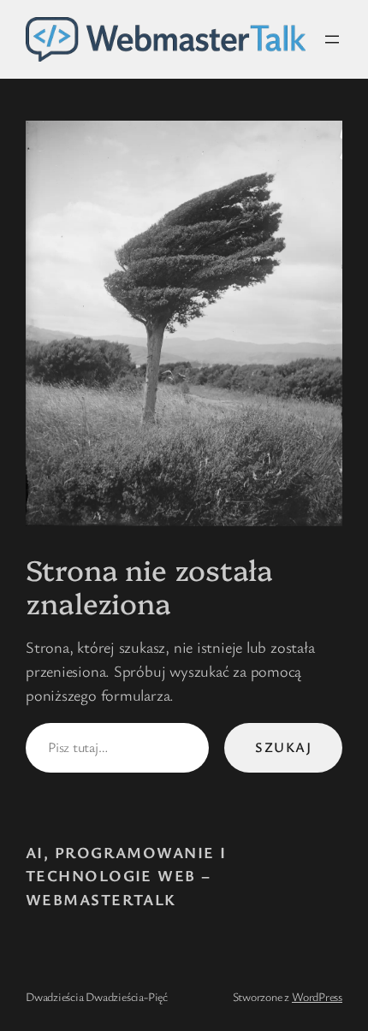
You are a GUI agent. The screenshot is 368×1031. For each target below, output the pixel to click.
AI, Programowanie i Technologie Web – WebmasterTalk (126, 876)
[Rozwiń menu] (332, 39)
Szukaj (283, 747)
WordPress (317, 996)
